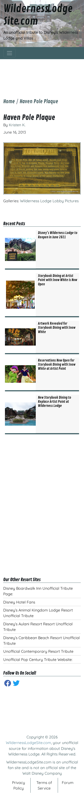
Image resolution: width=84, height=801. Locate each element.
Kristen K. (17, 124)
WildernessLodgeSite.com (28, 742)
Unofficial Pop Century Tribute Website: (37, 659)
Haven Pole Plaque (39, 101)
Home (9, 101)
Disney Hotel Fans (19, 602)
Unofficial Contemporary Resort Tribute (38, 651)
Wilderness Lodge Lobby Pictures (49, 200)
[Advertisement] (42, 75)
